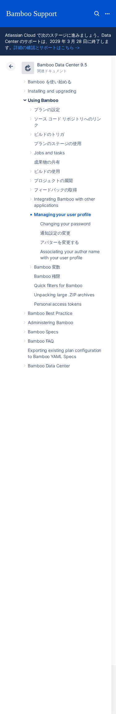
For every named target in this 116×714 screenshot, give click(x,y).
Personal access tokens (57, 304)
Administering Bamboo (50, 322)
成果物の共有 (47, 162)
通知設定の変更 (55, 233)
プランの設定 (47, 109)
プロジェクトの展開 (53, 180)
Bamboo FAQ (41, 341)
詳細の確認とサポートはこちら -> (47, 47)
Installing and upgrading (52, 91)
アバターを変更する (59, 242)
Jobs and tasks (49, 152)
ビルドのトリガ (49, 134)
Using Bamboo (43, 100)
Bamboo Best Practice (50, 313)
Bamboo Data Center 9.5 (62, 64)
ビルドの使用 (47, 171)
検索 (97, 14)
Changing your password (65, 223)
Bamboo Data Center (49, 365)
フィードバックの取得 (55, 189)
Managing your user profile (62, 214)
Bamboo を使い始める (49, 81)
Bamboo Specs (43, 331)
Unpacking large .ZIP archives (64, 294)
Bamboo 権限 (47, 276)
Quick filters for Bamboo (58, 285)
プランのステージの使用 (57, 143)
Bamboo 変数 (47, 266)
